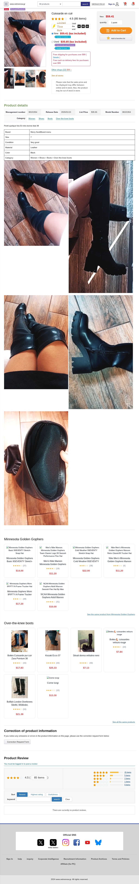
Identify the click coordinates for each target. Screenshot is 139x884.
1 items (127, 782)
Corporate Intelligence (48, 859)
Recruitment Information (75, 859)
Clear (67, 799)
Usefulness (53, 794)
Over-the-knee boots (65, 118)
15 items (127, 772)
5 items (127, 775)
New (70, 35)
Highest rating (37, 794)
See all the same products (124, 722)
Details (56, 57)
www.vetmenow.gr (17, 4)
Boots (50, 118)
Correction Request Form (18, 742)
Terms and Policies (120, 859)
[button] (133, 3)
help (20, 859)
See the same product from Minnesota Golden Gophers (111, 614)
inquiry (30, 859)
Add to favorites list (118, 38)
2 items (127, 779)
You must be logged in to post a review (20, 764)
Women (32, 118)
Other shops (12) (62, 70)
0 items (127, 785)
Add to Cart (118, 30)
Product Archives (99, 859)
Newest (22, 794)
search (85, 4)
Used (70, 44)
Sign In (111, 4)
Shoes (41, 118)
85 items (39, 777)
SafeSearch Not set (98, 4)
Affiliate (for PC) (68, 864)
